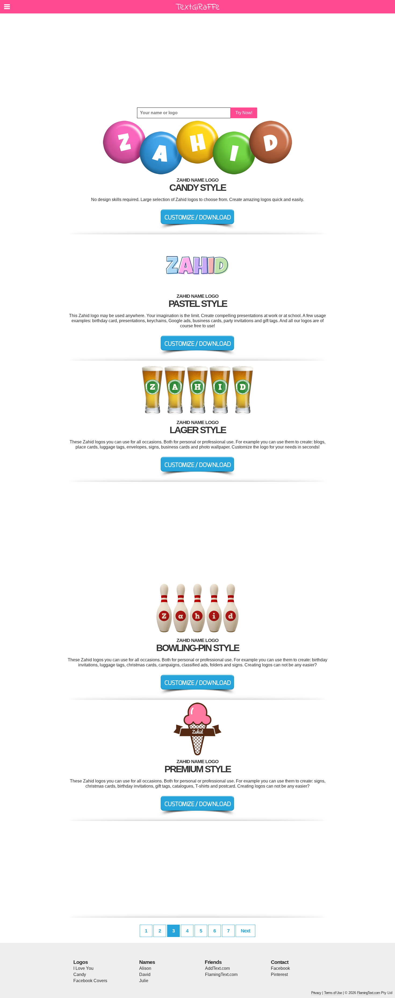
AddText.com (217, 968)
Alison (145, 968)
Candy (79, 974)
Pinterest (279, 974)
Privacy (316, 993)
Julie (143, 980)
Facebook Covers (90, 980)
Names (147, 962)
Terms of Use (333, 993)
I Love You (83, 968)
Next (245, 931)
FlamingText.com (221, 974)
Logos (80, 962)
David (144, 974)
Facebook (280, 968)
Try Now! (243, 112)
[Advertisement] (197, 60)
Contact (279, 962)
